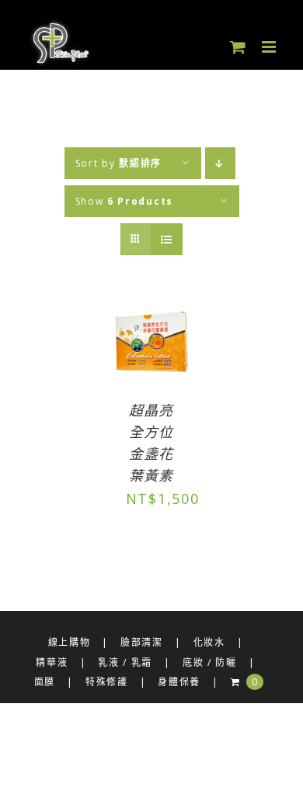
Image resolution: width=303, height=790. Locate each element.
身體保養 (179, 681)
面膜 (44, 681)
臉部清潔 (141, 642)
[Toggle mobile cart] (238, 47)
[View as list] (167, 239)
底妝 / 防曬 (210, 662)
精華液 (52, 662)
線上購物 (69, 642)
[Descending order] (220, 163)
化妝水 (209, 642)
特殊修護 (106, 681)
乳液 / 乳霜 (125, 662)
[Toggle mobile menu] (271, 47)
